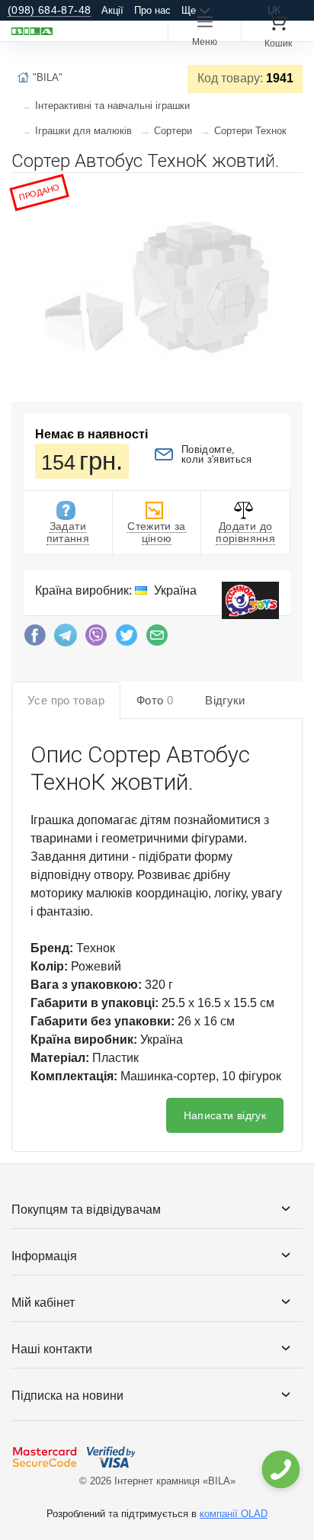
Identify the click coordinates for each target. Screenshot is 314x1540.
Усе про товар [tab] (65, 700)
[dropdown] (280, 1469)
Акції (112, 10)
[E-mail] (157, 639)
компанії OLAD (234, 1513)
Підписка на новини (67, 1395)
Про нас (152, 10)
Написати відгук (225, 1115)
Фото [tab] (154, 700)
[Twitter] (126, 639)
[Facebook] (35, 639)
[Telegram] (65, 639)
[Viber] (96, 639)
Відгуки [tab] (225, 700)
